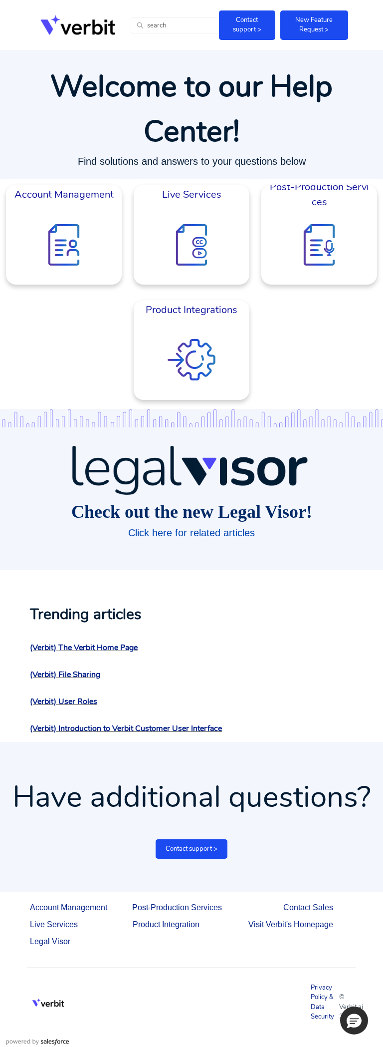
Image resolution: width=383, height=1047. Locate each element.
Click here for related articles (191, 532)
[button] (354, 1021)
